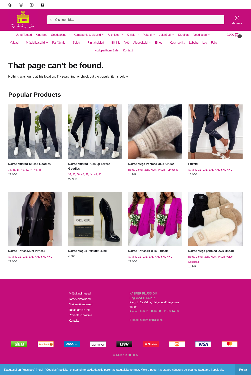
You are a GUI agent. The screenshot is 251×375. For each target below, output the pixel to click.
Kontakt (74, 320)
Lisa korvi (95, 274)
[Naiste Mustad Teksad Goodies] (35, 131)
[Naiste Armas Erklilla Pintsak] (155, 219)
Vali (35, 186)
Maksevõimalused (80, 304)
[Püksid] (215, 131)
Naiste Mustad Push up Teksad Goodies (89, 166)
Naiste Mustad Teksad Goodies (29, 164)
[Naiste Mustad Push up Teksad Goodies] (95, 131)
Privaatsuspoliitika (80, 315)
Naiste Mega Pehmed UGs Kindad (151, 164)
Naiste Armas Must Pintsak (26, 250)
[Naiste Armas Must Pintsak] (35, 219)
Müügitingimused (80, 293)
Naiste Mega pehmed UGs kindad (211, 250)
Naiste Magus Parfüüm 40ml (87, 250)
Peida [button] (243, 369)
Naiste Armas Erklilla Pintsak (148, 250)
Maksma (237, 23)
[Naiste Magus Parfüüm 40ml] (95, 219)
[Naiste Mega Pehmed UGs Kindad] (155, 131)
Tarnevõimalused (80, 299)
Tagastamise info (79, 309)
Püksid (193, 164)
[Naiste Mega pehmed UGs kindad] (215, 219)
